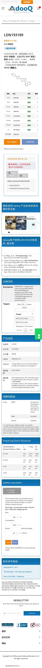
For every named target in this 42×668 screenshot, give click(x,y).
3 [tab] (15, 232)
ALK (16, 567)
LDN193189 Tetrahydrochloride (19, 188)
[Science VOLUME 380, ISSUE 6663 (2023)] (10, 223)
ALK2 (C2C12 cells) (22, 318)
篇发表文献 (10, 48)
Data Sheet (13, 174)
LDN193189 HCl (15, 185)
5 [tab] (22, 232)
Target (18, 314)
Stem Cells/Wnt (9, 576)
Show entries (24, 304)
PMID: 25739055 (26, 272)
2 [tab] (12, 232)
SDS (24, 175)
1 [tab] (9, 232)
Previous (4, 223)
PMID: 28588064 (18, 267)
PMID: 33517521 (30, 262)
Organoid (20, 576)
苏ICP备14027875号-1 (13, 666)
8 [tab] (32, 232)
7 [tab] (29, 232)
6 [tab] (26, 232)
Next (38, 223)
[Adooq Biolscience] (21, 9)
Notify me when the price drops (14, 149)
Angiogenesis (8, 567)
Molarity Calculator (11, 491)
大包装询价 (29, 142)
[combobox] (21, 21)
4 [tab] (19, 232)
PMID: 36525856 (22, 258)
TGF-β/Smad (8, 572)
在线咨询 (27, 2)
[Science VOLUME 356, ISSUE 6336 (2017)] (31, 223)
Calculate (9, 542)
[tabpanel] (10, 223)
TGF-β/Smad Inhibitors (23, 572)
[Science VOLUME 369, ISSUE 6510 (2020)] (21, 223)
